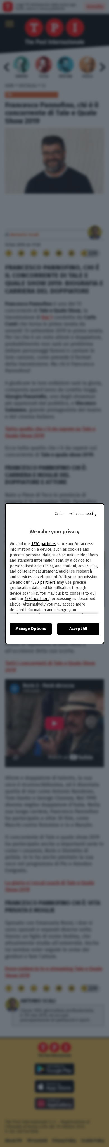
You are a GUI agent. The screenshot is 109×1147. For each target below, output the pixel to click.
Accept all (78, 628)
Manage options (30, 628)
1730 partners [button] (43, 543)
